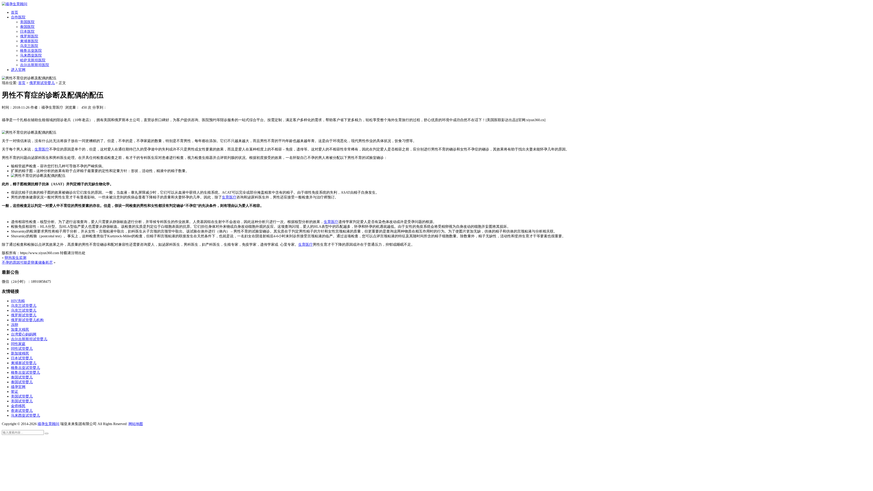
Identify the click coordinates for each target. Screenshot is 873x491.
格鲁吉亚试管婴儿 (25, 368)
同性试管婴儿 (22, 349)
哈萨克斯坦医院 (32, 60)
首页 (14, 12)
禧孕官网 (18, 387)
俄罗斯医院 (29, 36)
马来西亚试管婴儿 (25, 415)
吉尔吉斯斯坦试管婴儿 (29, 339)
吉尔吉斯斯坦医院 (34, 65)
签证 (14, 391)
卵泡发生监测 (15, 258)
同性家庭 (18, 344)
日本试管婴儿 (22, 358)
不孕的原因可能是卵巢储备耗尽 (27, 262)
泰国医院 (27, 27)
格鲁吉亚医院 (31, 51)
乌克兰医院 (29, 46)
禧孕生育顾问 (48, 424)
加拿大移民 (20, 329)
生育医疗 (42, 149)
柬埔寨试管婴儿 (23, 363)
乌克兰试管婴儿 (23, 306)
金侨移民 (18, 406)
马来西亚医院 (31, 55)
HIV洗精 (18, 301)
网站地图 (135, 424)
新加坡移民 (20, 353)
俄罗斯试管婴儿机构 (27, 320)
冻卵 (14, 325)
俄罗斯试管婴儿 (42, 83)
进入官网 (18, 70)
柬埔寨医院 (29, 41)
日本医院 (27, 31)
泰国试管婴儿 (22, 377)
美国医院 (27, 22)
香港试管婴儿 (22, 411)
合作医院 (18, 17)
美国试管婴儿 (22, 396)
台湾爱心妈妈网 (23, 334)
